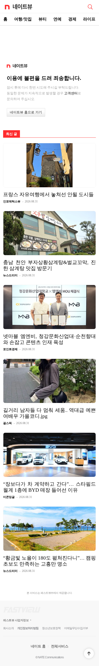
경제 (72, 19)
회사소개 (8, 628)
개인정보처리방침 (27, 628)
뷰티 (42, 19)
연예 (57, 19)
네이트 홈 (38, 646)
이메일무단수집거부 (76, 628)
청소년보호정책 (51, 628)
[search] (90, 6)
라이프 (89, 19)
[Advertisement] (49, 42)
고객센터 (71, 93)
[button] (89, 653)
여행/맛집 (23, 19)
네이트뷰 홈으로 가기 (26, 112)
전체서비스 (59, 646)
